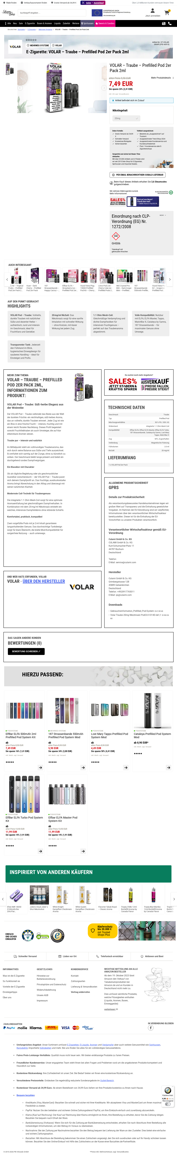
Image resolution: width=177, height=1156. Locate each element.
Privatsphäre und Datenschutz (51, 984)
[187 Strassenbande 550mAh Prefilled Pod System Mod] (67, 710)
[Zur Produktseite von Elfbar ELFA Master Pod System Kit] (83, 851)
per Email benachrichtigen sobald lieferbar (139, 175)
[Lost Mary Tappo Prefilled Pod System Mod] (110, 710)
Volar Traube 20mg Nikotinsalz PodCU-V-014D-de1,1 (135, 615)
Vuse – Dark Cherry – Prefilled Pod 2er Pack (33, 288)
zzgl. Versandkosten (122, 94)
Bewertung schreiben (25, 651)
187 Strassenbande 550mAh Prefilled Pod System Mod (141, 288)
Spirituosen (154, 1045)
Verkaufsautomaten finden (35, 3)
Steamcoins (161, 181)
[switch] (168, 1104)
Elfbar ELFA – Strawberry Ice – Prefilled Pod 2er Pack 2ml (69, 288)
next (169, 279)
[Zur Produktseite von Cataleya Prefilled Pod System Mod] (168, 767)
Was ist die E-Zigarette (13, 975)
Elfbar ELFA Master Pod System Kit (62, 819)
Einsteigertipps (10, 992)
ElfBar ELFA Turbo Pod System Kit (24, 819)
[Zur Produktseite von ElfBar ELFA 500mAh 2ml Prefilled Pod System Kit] (40, 767)
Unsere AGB (42, 995)
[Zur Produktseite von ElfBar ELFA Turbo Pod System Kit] (40, 851)
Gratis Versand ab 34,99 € (65, 3)
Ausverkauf (99, 3)
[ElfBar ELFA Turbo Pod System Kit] (24, 794)
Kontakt (75, 975)
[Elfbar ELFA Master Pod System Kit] (67, 794)
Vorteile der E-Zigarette (14, 986)
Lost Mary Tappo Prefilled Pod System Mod (109, 735)
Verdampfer (108, 1045)
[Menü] (172, 1087)
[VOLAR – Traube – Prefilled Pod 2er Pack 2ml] (9, 69)
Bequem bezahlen (26, 1095)
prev (7, 279)
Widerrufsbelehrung (46, 990)
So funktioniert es (11, 981)
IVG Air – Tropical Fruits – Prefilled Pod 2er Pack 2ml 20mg (15, 288)
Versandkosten (123, 1152)
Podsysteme (12, 731)
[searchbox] (52, 12)
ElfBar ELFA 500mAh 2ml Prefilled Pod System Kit (21, 735)
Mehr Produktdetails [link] (161, 77)
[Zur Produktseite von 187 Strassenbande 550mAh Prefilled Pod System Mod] (83, 767)
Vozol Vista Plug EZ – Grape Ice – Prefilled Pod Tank (159, 288)
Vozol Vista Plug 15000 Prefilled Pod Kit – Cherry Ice (87, 288)
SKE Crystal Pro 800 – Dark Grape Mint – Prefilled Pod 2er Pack (123, 288)
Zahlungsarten (78, 981)
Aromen (93, 1045)
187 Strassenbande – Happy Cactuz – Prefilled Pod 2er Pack (51, 288)
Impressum (42, 1000)
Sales (88, 3)
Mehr (162, 215)
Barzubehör (22, 1048)
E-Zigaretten (73, 1045)
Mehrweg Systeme (58, 731)
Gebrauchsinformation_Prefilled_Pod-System (132, 611)
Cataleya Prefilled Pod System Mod (152, 735)
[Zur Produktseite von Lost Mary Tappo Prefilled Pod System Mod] (126, 767)
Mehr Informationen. (118, 193)
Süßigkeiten (45, 1048)
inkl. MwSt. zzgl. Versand (14, 755)
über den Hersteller (44, 581)
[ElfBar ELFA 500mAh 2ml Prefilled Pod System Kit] (24, 710)
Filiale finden (11, 3)
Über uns (7, 997)
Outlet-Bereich (107, 1080)
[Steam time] (8, 13)
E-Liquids (84, 1045)
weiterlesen (110, 1009)
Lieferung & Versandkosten (84, 986)
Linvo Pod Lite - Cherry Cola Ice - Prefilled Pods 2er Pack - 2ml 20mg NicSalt (105, 288)
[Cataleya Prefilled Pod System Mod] (152, 710)
